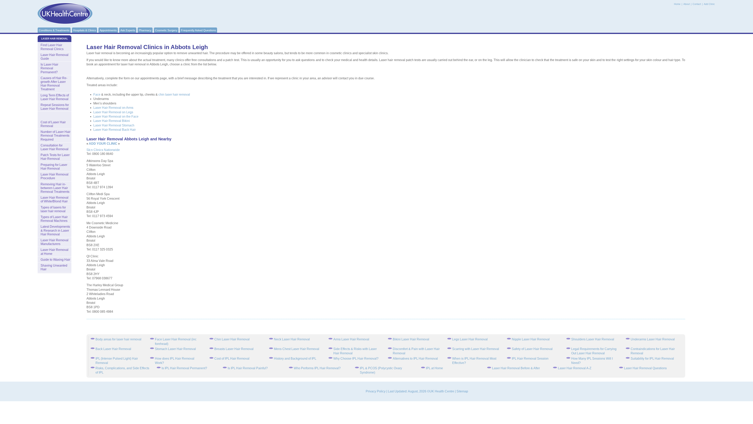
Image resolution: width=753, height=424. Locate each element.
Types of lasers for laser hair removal (53, 209)
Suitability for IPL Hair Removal (652, 358)
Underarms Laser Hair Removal (653, 339)
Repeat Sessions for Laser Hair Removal (55, 106)
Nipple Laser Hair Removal (531, 339)
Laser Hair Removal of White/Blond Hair (54, 199)
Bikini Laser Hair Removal (411, 339)
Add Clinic (709, 4)
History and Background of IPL (295, 358)
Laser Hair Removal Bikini (111, 120)
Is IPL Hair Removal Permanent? (184, 368)
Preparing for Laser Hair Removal (54, 166)
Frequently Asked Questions (198, 30)
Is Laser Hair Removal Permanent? (49, 68)
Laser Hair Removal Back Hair (114, 129)
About (686, 4)
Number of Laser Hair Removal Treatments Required (55, 135)
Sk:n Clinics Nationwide (103, 150)
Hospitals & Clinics (84, 30)
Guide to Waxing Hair (55, 259)
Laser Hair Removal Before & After (516, 368)
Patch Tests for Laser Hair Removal (55, 156)
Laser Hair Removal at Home (54, 251)
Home (677, 4)
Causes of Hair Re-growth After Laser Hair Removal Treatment (54, 83)
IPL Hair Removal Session (530, 358)
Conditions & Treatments (54, 30)
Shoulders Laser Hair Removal (592, 339)
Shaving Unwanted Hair (54, 267)
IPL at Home (434, 368)
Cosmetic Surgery (166, 30)
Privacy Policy (376, 391)
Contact (697, 4)
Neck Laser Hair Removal (292, 339)
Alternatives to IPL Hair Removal (415, 358)
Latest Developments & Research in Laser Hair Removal (55, 230)
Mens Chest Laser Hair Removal (296, 349)
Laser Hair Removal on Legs (113, 112)
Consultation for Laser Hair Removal (54, 147)
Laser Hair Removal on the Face (115, 116)
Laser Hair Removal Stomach (113, 125)
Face (96, 94)
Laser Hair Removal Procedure (54, 176)
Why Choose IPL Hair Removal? (355, 358)
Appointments (108, 30)
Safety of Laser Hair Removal (532, 349)
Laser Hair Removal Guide (54, 56)
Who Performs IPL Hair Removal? (317, 368)
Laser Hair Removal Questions (645, 368)
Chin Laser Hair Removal (232, 339)
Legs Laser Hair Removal (470, 339)
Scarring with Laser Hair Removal (475, 349)
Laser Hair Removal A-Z (574, 368)
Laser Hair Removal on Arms (113, 107)
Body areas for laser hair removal (118, 339)
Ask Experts (127, 30)
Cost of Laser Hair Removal (53, 124)
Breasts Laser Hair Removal (234, 349)
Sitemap (462, 391)
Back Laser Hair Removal (113, 349)
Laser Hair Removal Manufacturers (54, 242)
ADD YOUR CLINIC (103, 143)
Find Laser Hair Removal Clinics (52, 46)
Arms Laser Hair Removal (351, 339)
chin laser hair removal (174, 94)
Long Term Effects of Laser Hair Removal (55, 97)
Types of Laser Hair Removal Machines (54, 218)
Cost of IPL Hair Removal (231, 358)
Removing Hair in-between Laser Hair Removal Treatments (55, 188)
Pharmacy (145, 30)
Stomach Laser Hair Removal (175, 349)
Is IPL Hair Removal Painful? (248, 368)
